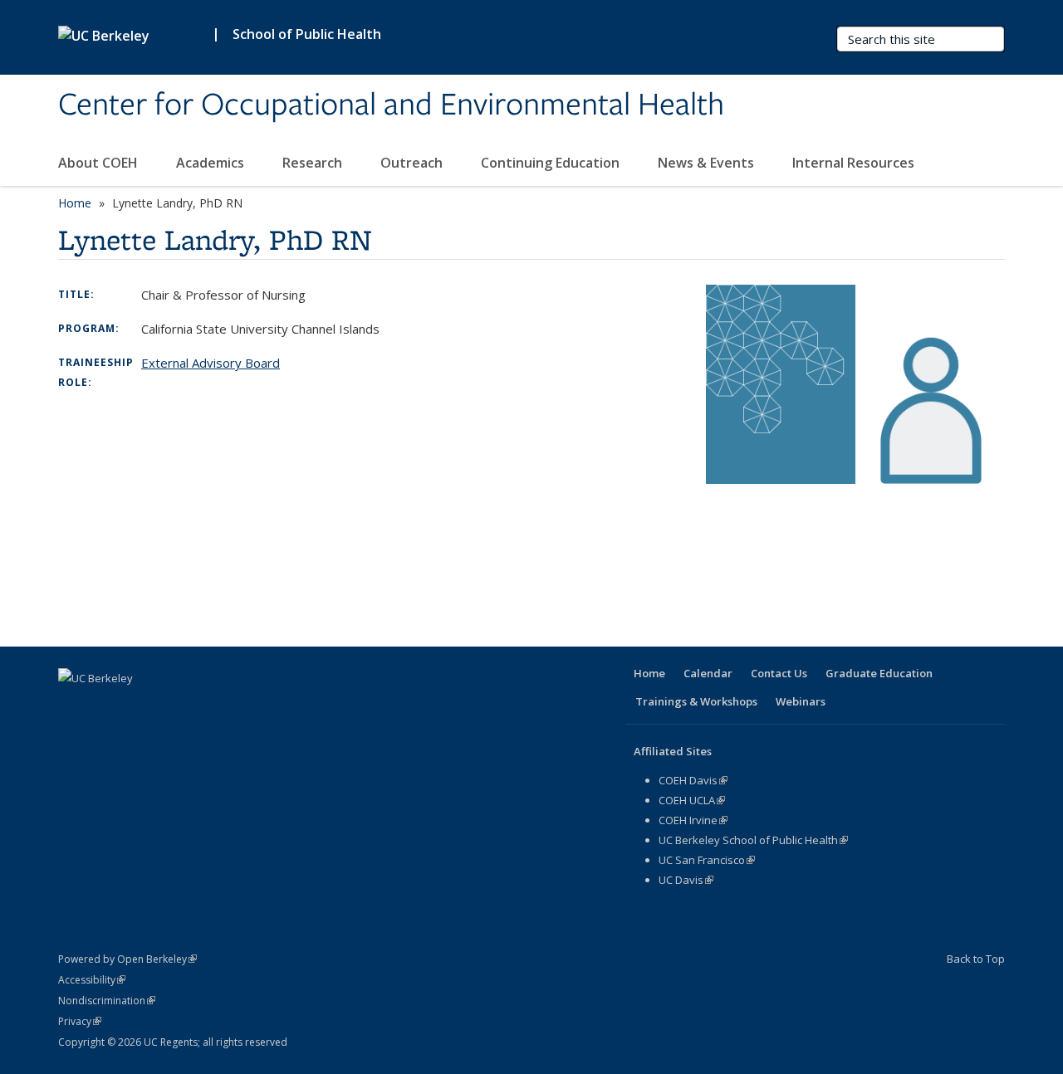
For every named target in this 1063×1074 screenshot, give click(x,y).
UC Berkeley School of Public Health (753, 839)
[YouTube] (170, 706)
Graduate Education (879, 673)
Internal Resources (855, 163)
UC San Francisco (707, 859)
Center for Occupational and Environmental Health (391, 105)
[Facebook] (73, 706)
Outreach (413, 163)
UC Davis (686, 879)
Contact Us (779, 673)
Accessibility (91, 980)
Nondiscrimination (106, 1000)
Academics (211, 163)
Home (74, 203)
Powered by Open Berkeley (127, 959)
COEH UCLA (692, 800)
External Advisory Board (210, 362)
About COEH (99, 163)
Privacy (79, 1021)
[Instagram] (202, 706)
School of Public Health (307, 34)
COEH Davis (693, 780)
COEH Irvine (693, 820)
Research (313, 163)
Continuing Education (552, 163)
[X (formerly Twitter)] (105, 706)
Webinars (800, 701)
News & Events (707, 163)
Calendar (707, 673)
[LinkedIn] (138, 706)
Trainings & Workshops (696, 701)
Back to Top (976, 958)
